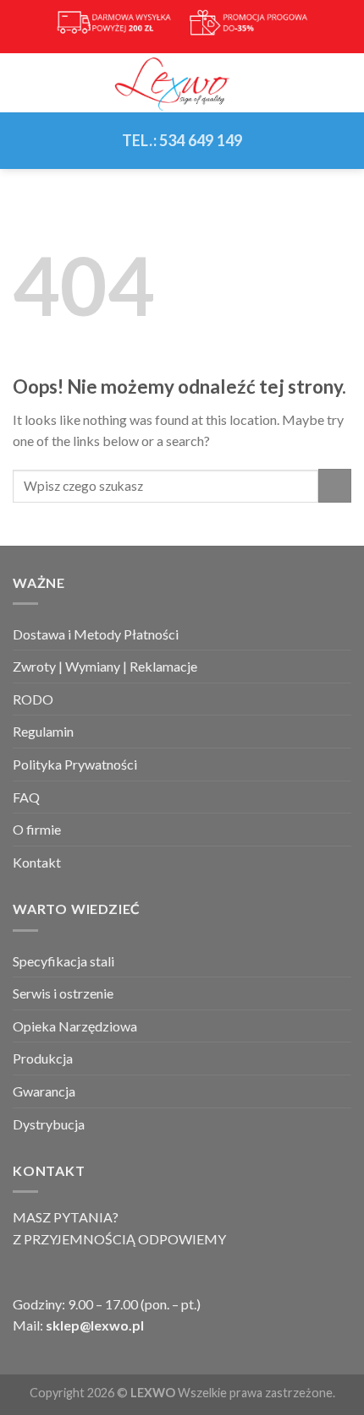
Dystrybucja (49, 1124)
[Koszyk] (342, 82)
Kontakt (37, 862)
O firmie (37, 829)
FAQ (26, 797)
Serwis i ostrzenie (63, 993)
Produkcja (43, 1058)
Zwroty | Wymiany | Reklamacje (105, 666)
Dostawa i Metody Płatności (96, 634)
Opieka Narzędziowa (75, 1026)
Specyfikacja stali (63, 961)
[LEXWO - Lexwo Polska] (182, 82)
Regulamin (43, 731)
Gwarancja (44, 1091)
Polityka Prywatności (75, 764)
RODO (33, 699)
